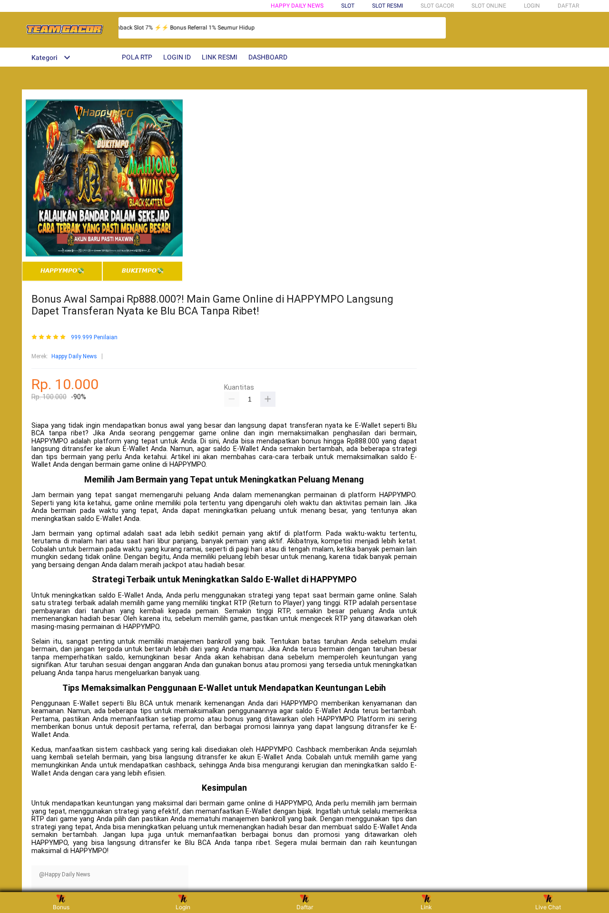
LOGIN (532, 5)
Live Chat (548, 907)
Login (183, 907)
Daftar (304, 907)
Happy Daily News (297, 5)
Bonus (61, 907)
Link (426, 907)
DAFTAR (568, 5)
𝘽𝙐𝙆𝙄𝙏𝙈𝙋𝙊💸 (143, 270)
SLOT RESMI (387, 5)
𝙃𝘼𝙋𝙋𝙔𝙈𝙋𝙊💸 (62, 270)
